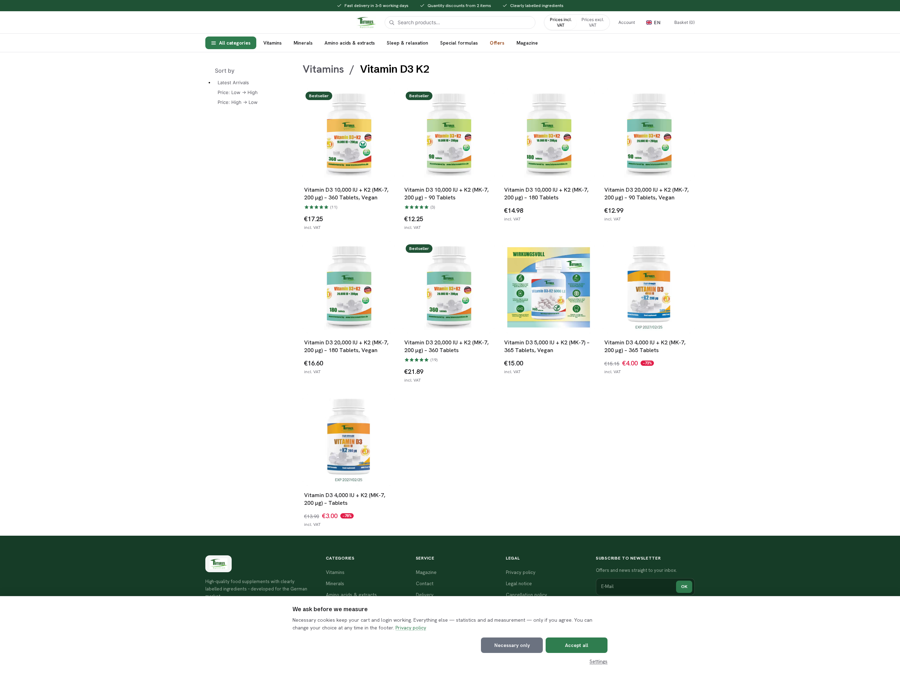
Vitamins (272, 43)
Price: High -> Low (238, 102)
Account (626, 22)
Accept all (576, 645)
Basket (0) (684, 22)
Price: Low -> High (238, 92)
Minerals (303, 43)
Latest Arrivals (233, 82)
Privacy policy (411, 628)
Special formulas (459, 43)
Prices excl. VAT (592, 22)
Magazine (527, 43)
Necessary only (512, 645)
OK (684, 586)
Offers (497, 43)
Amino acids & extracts (349, 43)
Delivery (424, 595)
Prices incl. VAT (561, 22)
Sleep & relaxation (407, 43)
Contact (424, 583)
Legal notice (519, 583)
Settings (599, 661)
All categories (235, 43)
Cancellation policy (526, 595)
